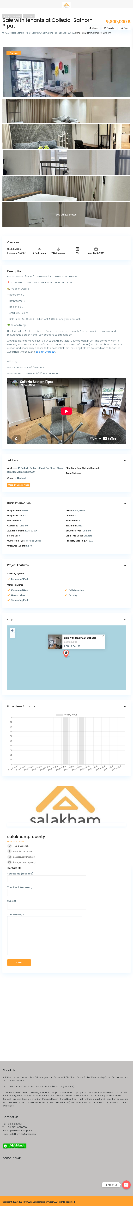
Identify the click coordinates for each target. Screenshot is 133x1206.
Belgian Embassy (45, 351)
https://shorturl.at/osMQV (25, 862)
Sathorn (107, 32)
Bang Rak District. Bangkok (88, 32)
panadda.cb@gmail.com (24, 857)
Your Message (15, 914)
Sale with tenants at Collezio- (80, 638)
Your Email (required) (19, 887)
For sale (16, 16)
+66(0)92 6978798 (22, 851)
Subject (11, 901)
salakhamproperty (26, 836)
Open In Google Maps (18, 485)
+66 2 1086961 (21, 846)
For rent (7, 16)
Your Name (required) (20, 873)
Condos (28, 16)
